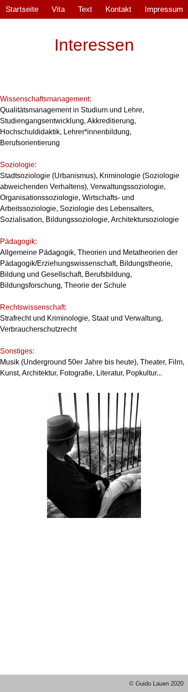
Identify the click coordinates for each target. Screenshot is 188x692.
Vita (58, 9)
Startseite (21, 9)
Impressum (164, 9)
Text (85, 9)
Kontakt (118, 9)
